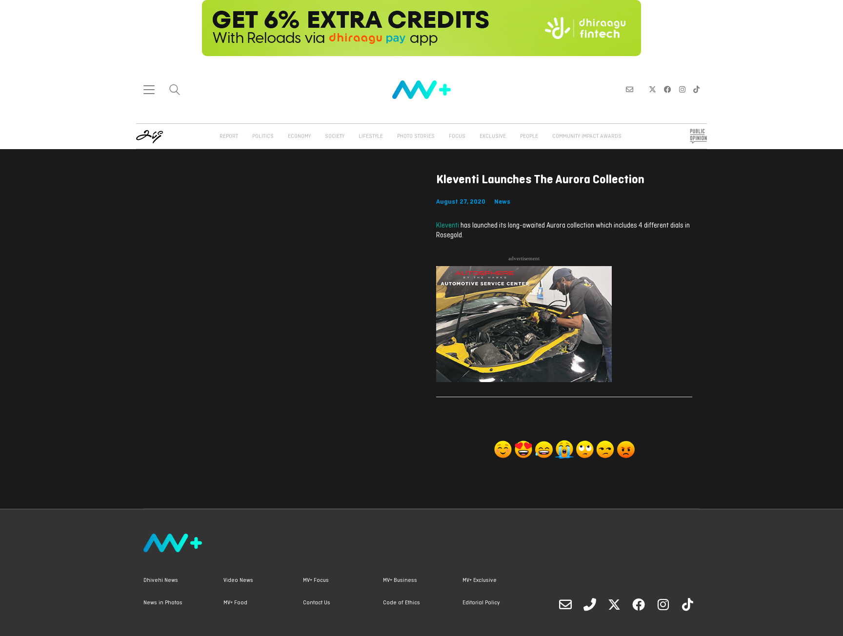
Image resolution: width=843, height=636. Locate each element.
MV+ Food (235, 603)
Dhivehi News (160, 580)
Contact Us (316, 603)
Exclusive (493, 136)
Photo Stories (416, 136)
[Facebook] (638, 604)
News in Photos (162, 603)
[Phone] (590, 604)
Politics (263, 136)
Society (334, 136)
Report (229, 136)
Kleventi (447, 226)
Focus (457, 136)
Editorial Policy (481, 603)
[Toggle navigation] (149, 89)
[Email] (565, 604)
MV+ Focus (316, 580)
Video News (238, 580)
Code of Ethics (401, 603)
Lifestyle (371, 136)
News (502, 202)
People (529, 136)
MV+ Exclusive (479, 580)
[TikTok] (687, 604)
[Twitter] (614, 604)
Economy (299, 136)
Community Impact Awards (587, 136)
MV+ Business (400, 580)
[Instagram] (663, 604)
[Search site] (174, 90)
